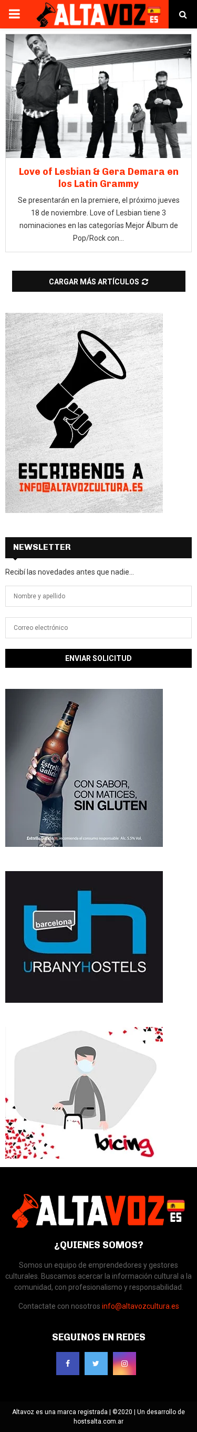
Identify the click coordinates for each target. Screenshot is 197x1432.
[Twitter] (96, 1363)
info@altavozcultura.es (140, 1306)
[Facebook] (67, 1363)
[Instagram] (124, 1363)
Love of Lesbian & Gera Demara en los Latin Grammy (99, 178)
